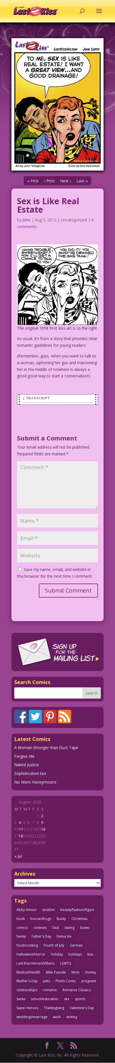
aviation (48, 909)
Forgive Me (24, 756)
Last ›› (82, 180)
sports (80, 999)
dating (69, 927)
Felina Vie (64, 936)
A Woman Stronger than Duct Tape (46, 747)
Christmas (79, 918)
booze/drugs (40, 918)
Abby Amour (26, 909)
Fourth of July (54, 945)
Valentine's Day (82, 1007)
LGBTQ (65, 963)
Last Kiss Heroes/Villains (35, 963)
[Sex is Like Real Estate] (57, 104)
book (20, 918)
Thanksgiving (54, 1007)
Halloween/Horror (30, 954)
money (90, 972)
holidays (75, 954)
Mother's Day (26, 981)
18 (21, 836)
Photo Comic (66, 981)
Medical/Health (28, 972)
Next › (65, 180)
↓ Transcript (36, 398)
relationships (26, 990)
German (76, 945)
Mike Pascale (56, 972)
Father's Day (41, 936)
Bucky (61, 918)
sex (66, 999)
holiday (57, 954)
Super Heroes (27, 1007)
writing (71, 1016)
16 (43, 829)
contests (40, 927)
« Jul (18, 856)
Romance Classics (77, 990)
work (57, 1016)
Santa (20, 999)
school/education (44, 999)
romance (50, 990)
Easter (85, 927)
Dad (55, 927)
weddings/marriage (31, 1016)
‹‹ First (33, 180)
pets (46, 981)
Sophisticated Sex (30, 773)
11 (21, 829)
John (26, 219)
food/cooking (27, 945)
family (21, 936)
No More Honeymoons (35, 782)
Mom (75, 972)
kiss (90, 954)
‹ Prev (49, 180)
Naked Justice (26, 764)
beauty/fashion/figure (77, 909)
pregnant (89, 981)
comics (22, 927)
